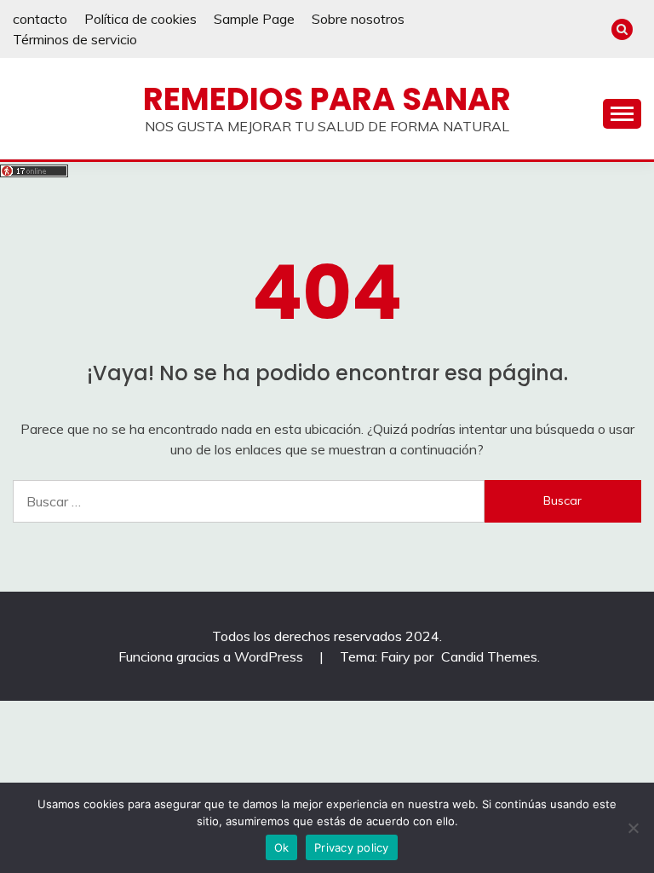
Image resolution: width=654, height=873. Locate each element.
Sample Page (254, 18)
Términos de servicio (75, 39)
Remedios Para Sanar (327, 99)
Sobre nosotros (358, 18)
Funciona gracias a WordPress (212, 656)
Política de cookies (140, 18)
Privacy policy (351, 847)
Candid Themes (489, 656)
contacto (40, 18)
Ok (282, 847)
